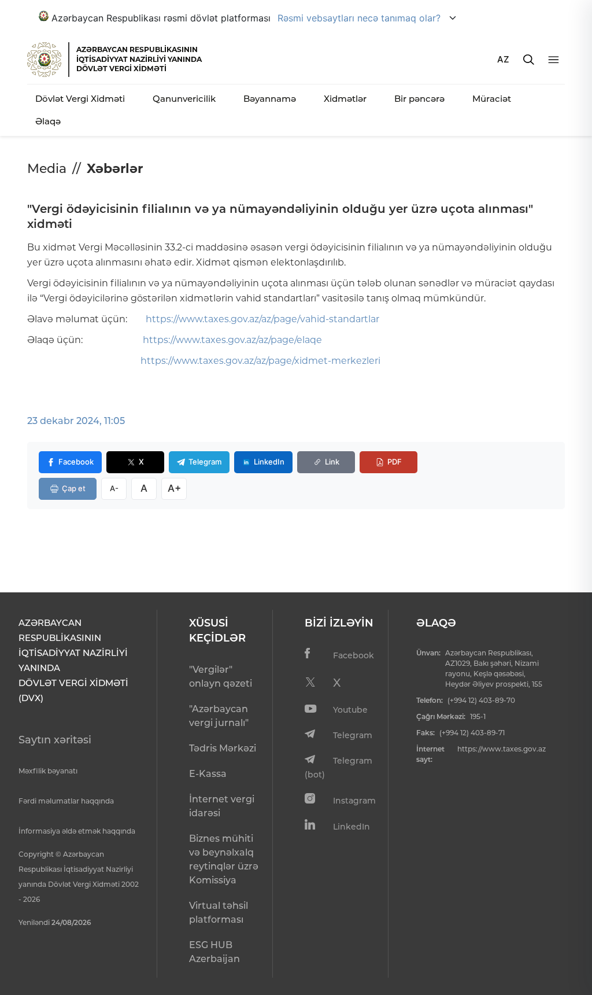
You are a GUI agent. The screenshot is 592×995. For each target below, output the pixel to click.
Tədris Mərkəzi (222, 748)
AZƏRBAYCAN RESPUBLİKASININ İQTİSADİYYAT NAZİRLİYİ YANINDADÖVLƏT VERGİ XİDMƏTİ (139, 59)
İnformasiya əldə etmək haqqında (76, 831)
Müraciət (491, 98)
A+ (174, 488)
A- (114, 488)
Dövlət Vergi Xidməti (80, 98)
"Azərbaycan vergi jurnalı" (219, 715)
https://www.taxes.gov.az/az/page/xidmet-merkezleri (260, 360)
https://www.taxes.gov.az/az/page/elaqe (232, 339)
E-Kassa (208, 773)
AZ (503, 59)
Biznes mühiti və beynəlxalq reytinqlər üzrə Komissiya (223, 859)
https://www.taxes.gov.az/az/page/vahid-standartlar (262, 319)
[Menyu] (553, 59)
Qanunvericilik (184, 98)
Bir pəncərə (419, 98)
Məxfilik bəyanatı (47, 770)
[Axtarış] (528, 59)
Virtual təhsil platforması (218, 912)
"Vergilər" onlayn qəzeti (220, 676)
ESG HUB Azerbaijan (214, 951)
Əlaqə (48, 121)
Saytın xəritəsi (54, 740)
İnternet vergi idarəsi (221, 806)
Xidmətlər (345, 98)
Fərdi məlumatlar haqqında (66, 801)
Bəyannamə (269, 98)
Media (46, 168)
